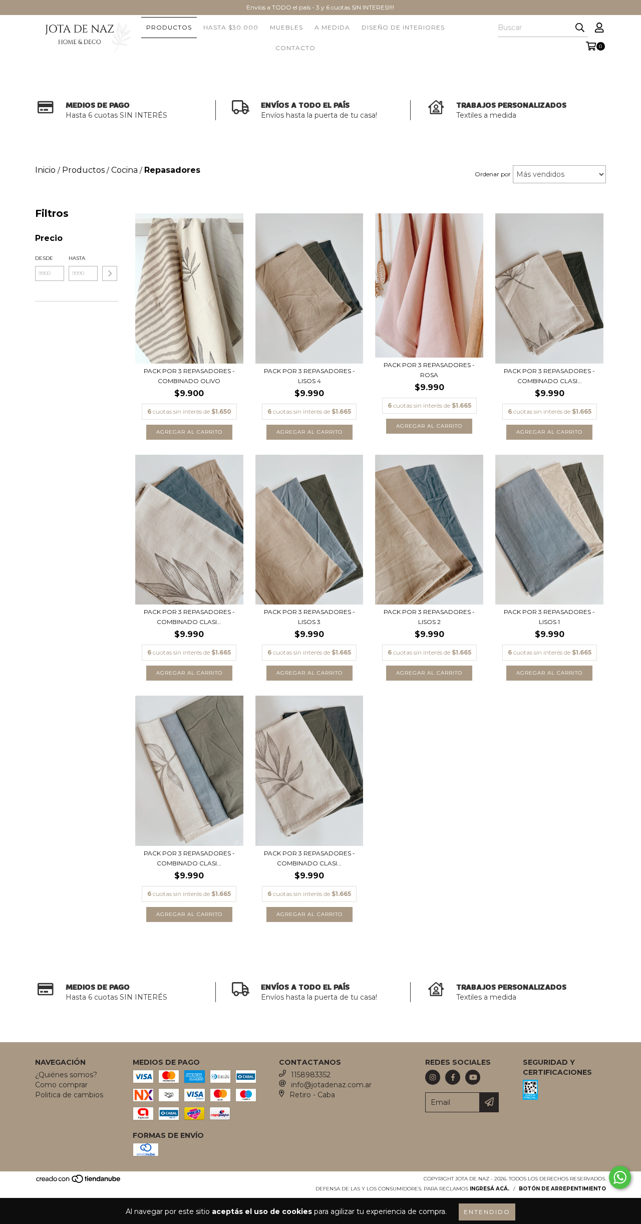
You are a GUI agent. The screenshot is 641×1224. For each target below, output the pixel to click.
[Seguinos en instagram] (432, 1077)
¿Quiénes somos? (66, 1074)
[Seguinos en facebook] (452, 1077)
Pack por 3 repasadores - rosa (429, 370)
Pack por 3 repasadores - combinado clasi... (549, 376)
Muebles (286, 27)
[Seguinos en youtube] (472, 1077)
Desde (44, 258)
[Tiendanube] (79, 1182)
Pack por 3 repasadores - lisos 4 (309, 376)
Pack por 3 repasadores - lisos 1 (549, 617)
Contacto (295, 48)
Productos (169, 27)
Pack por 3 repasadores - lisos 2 (429, 617)
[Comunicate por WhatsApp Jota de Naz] (620, 1177)
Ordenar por (493, 174)
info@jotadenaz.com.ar (331, 1084)
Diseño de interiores (403, 27)
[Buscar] (580, 28)
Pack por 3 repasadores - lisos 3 (309, 617)
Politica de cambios (69, 1094)
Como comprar (61, 1084)
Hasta (77, 258)
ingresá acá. (489, 1188)
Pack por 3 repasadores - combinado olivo (189, 376)
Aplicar (109, 273)
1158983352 (311, 1074)
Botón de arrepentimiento (562, 1188)
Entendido (487, 1211)
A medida (332, 27)
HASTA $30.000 (230, 27)
